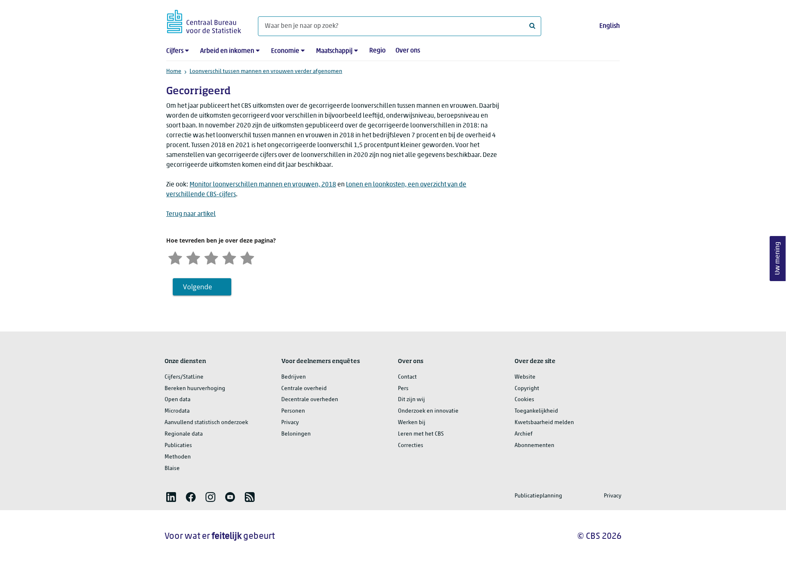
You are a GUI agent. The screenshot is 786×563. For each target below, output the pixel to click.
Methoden (178, 457)
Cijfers (174, 51)
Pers (403, 388)
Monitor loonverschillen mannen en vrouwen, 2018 (263, 185)
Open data (177, 399)
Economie (285, 51)
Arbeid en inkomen (227, 51)
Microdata (177, 411)
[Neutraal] (211, 257)
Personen (293, 411)
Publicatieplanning (538, 496)
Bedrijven (293, 377)
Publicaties (178, 445)
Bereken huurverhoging (195, 388)
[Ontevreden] (193, 257)
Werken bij (411, 422)
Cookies (524, 399)
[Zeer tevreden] (247, 257)
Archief (524, 434)
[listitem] (171, 497)
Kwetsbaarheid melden (544, 422)
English (609, 26)
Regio (377, 51)
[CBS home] (204, 20)
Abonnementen (534, 445)
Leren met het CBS (421, 434)
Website (525, 377)
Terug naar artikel (191, 214)
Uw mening (778, 258)
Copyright (527, 388)
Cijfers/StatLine (184, 377)
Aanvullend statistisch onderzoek (206, 422)
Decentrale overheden (309, 399)
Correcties (410, 445)
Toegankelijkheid (536, 411)
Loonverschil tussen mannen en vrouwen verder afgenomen (266, 71)
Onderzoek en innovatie (428, 411)
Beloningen (296, 434)
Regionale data (184, 434)
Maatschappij (334, 51)
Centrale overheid (304, 388)
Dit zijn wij (411, 399)
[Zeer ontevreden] (175, 257)
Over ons (407, 51)
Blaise (172, 468)
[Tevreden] (229, 257)
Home (173, 71)
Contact (407, 377)
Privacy (290, 422)
